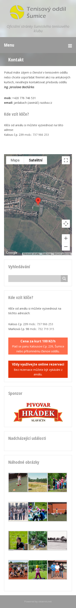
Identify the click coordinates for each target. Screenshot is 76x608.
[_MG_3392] (38, 549)
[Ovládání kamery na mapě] (66, 224)
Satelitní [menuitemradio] (35, 160)
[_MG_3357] (18, 491)
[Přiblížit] (66, 238)
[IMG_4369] (18, 578)
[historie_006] (18, 520)
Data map (46, 254)
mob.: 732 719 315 (42, 329)
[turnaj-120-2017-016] (57, 578)
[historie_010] (57, 549)
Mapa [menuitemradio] (15, 160)
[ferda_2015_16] (18, 549)
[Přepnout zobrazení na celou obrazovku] (66, 160)
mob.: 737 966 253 (37, 135)
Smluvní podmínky (62, 254)
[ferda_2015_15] (38, 578)
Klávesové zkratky (31, 254)
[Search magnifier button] (64, 278)
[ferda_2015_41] (57, 491)
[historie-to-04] (38, 491)
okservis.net (45, 601)
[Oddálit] (66, 247)
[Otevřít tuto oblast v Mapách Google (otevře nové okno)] (11, 252)
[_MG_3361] (57, 520)
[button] (38, 201)
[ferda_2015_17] (38, 520)
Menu (9, 45)
